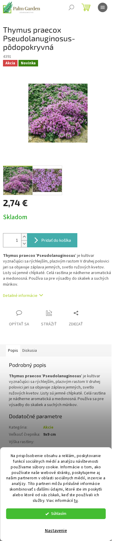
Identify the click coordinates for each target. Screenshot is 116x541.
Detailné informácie (20, 296)
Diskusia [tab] (29, 351)
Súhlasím (58, 513)
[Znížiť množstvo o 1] (24, 243)
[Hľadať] (71, 7)
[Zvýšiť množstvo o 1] (24, 236)
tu (76, 500)
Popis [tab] (13, 351)
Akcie (48, 427)
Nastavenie (56, 531)
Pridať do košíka (56, 240)
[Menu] (103, 7)
